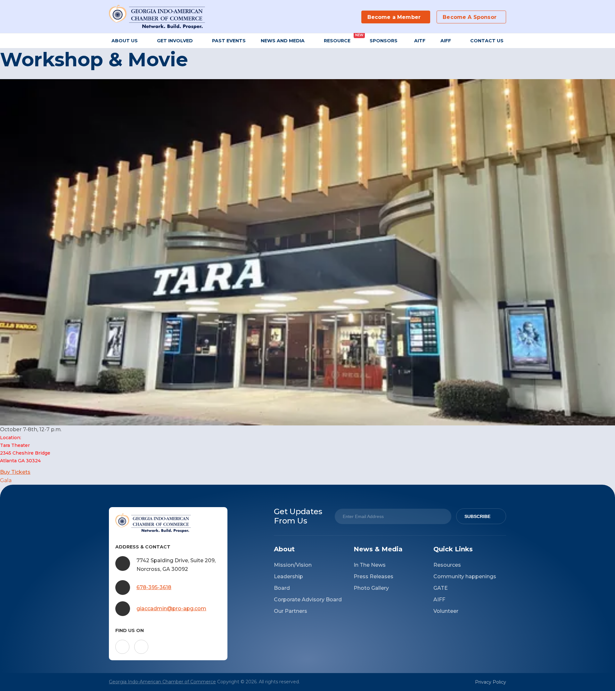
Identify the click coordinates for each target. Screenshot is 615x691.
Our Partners (290, 611)
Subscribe (477, 516)
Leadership (288, 576)
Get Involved (175, 41)
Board (282, 588)
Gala (6, 480)
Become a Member (394, 17)
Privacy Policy (490, 682)
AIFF (445, 41)
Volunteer (445, 611)
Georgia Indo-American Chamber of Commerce (162, 682)
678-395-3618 (153, 587)
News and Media (283, 41)
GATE (440, 588)
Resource (337, 41)
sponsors (384, 41)
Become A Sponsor (469, 17)
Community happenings (464, 576)
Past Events (229, 41)
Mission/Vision (293, 565)
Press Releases (373, 576)
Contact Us (487, 41)
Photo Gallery (371, 588)
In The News (370, 565)
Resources (447, 565)
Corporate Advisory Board (308, 599)
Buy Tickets (15, 472)
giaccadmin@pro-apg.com (171, 608)
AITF (419, 41)
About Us (124, 41)
